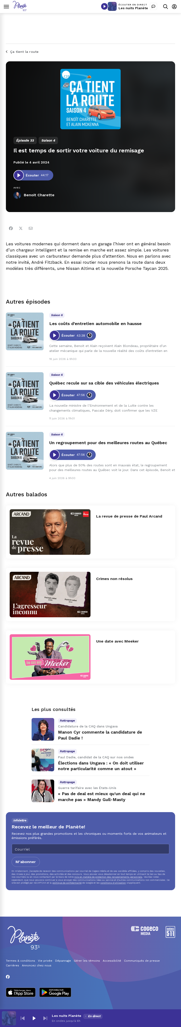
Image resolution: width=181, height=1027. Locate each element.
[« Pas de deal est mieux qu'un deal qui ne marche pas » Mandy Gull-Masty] (43, 791)
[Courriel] (31, 228)
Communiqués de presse (142, 960)
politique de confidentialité (67, 882)
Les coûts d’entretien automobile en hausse (95, 323)
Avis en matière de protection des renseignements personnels (108, 877)
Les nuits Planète (133, 8)
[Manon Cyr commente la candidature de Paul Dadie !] (43, 729)
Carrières (12, 965)
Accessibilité (112, 960)
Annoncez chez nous (36, 965)
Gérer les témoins (87, 960)
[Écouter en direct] (104, 6)
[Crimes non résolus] (50, 594)
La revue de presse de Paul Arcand (129, 516)
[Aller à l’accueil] (20, 10)
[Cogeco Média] (144, 933)
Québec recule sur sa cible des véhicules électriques (104, 382)
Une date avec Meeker (117, 641)
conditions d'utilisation (113, 882)
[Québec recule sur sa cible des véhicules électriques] (25, 391)
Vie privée (45, 960)
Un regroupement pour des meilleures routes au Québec (108, 442)
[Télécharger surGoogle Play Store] (55, 993)
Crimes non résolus (114, 578)
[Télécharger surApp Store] (21, 993)
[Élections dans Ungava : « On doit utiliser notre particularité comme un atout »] (43, 760)
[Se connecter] (174, 6)
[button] (22, 1018)
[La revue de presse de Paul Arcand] (50, 532)
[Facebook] (11, 228)
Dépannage (63, 960)
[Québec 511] (170, 936)
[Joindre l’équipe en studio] (153, 6)
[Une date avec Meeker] (50, 657)
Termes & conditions (20, 960)
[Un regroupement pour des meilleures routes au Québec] (25, 451)
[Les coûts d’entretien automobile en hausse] (25, 331)
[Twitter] (21, 228)
